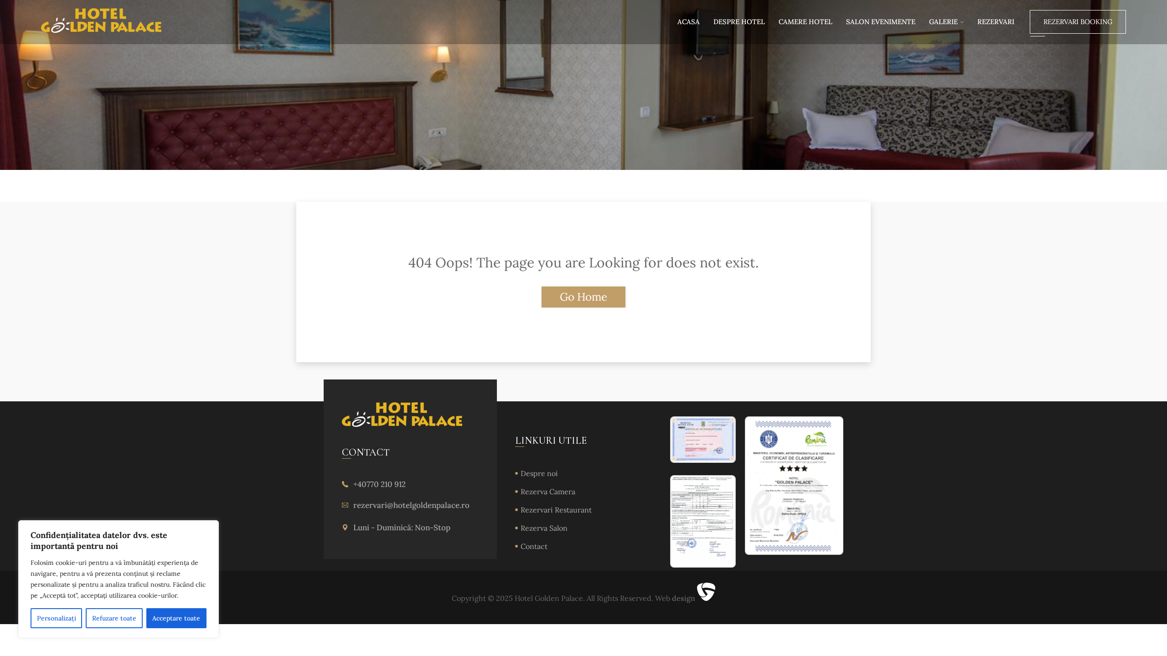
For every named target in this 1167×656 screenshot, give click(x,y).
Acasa (688, 21)
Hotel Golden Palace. (549, 598)
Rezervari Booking (1077, 21)
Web (675, 598)
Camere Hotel (805, 21)
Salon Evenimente (880, 21)
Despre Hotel (739, 21)
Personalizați (56, 618)
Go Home (583, 297)
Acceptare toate (176, 618)
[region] (118, 579)
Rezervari (995, 21)
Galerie (943, 21)
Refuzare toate (114, 618)
